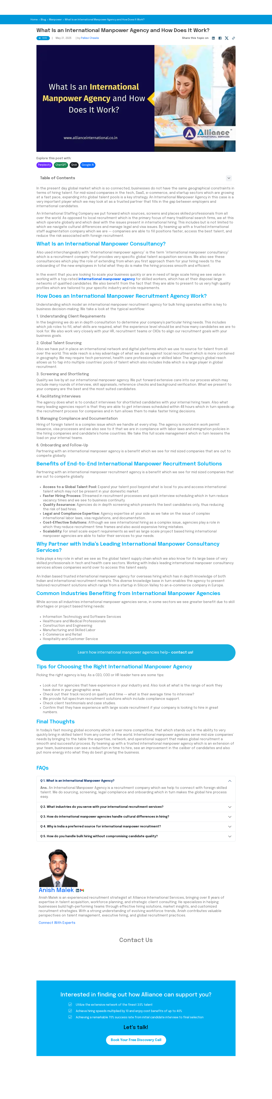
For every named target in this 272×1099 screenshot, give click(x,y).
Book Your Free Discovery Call (136, 1040)
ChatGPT (61, 165)
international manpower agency (106, 279)
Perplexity (44, 165)
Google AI (88, 165)
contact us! (182, 652)
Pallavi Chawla (90, 38)
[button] (136, 178)
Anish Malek (56, 890)
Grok (74, 165)
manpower (55, 19)
